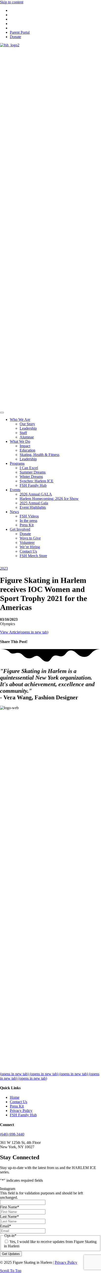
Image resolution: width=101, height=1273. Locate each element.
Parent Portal (20, 32)
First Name (9, 1207)
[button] (10, 1271)
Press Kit (17, 1106)
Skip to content (11, 2)
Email (5, 1226)
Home (14, 1097)
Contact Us (18, 1102)
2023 (4, 568)
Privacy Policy (21, 1110)
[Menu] (2, 412)
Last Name (9, 1216)
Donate (15, 37)
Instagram (7, 1189)
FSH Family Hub (23, 1115)
